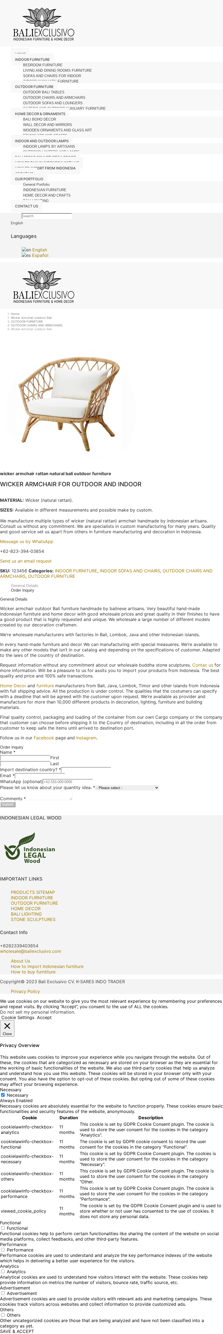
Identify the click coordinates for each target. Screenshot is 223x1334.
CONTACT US (26, 206)
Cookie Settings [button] (17, 1017)
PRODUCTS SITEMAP (33, 892)
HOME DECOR (26, 908)
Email (7, 775)
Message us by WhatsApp (26, 541)
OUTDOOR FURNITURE (51, 576)
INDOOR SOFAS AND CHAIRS (130, 570)
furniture (45, 685)
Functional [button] (10, 1222)
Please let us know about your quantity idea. (47, 787)
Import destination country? (30, 769)
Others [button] (7, 1309)
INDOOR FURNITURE (76, 570)
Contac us (202, 665)
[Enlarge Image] (68, 468)
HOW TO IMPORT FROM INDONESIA (45, 168)
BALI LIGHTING (26, 914)
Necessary (17, 1095)
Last (54, 763)
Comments (13, 798)
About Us (20, 961)
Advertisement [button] (15, 1288)
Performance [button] (13, 1244)
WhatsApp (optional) (21, 781)
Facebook (44, 737)
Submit (7, 804)
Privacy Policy (25, 991)
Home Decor (13, 685)
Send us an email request (26, 561)
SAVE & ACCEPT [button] (17, 1331)
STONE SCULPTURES (33, 919)
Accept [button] (44, 1017)
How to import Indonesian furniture (47, 966)
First (54, 757)
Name (8, 752)
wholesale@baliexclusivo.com (30, 951)
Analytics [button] (9, 1266)
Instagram (86, 737)
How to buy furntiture (33, 972)
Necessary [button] (10, 1089)
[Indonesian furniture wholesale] (42, 44)
